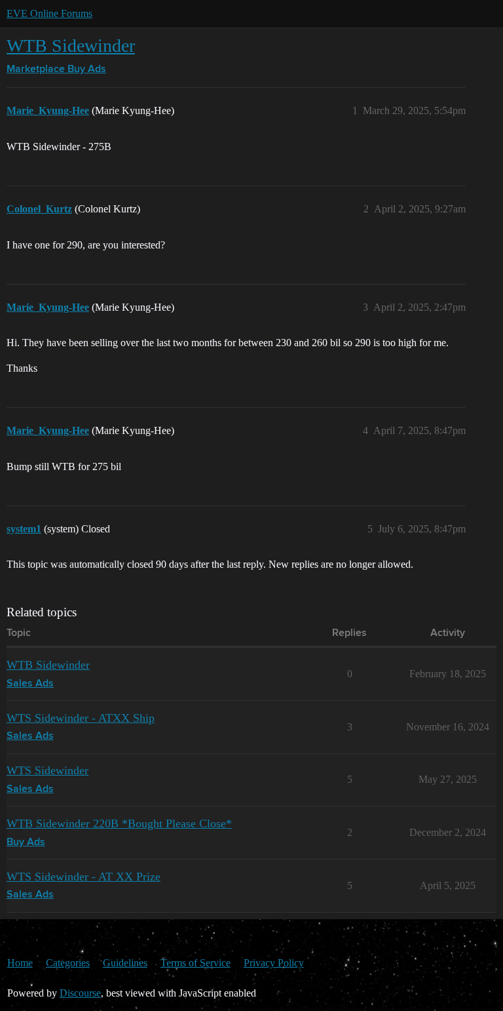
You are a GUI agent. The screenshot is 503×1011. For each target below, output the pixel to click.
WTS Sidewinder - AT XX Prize (83, 876)
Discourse (80, 993)
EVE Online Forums (49, 13)
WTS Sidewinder (47, 770)
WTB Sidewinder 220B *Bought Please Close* (119, 823)
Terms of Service (195, 962)
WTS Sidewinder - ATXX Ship (81, 717)
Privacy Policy (274, 962)
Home (20, 962)
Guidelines (125, 962)
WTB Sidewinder (71, 45)
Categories (68, 962)
